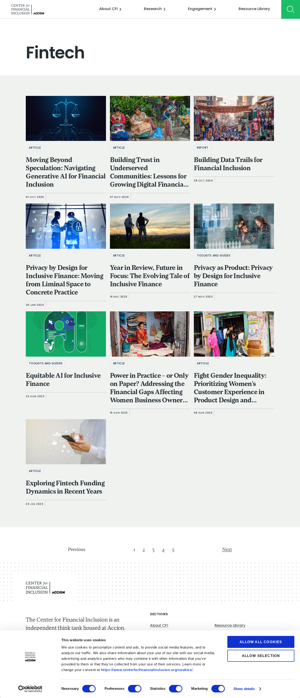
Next (227, 549)
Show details (244, 689)
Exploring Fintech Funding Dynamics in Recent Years (65, 487)
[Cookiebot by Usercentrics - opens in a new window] (30, 688)
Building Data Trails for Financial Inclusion (228, 164)
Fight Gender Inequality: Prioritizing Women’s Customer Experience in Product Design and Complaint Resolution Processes (230, 389)
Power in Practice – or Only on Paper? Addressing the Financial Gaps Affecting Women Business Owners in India (149, 389)
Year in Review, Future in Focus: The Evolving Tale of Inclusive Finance (150, 276)
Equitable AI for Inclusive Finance (63, 380)
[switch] (134, 688)
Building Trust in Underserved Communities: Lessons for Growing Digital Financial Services (148, 173)
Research (153, 9)
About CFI (108, 9)
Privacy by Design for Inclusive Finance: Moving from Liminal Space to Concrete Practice (64, 280)
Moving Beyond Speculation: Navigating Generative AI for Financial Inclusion (65, 172)
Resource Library (254, 9)
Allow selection (261, 656)
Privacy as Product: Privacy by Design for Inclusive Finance (233, 276)
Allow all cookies (261, 642)
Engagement (200, 9)
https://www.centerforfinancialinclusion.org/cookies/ (147, 670)
